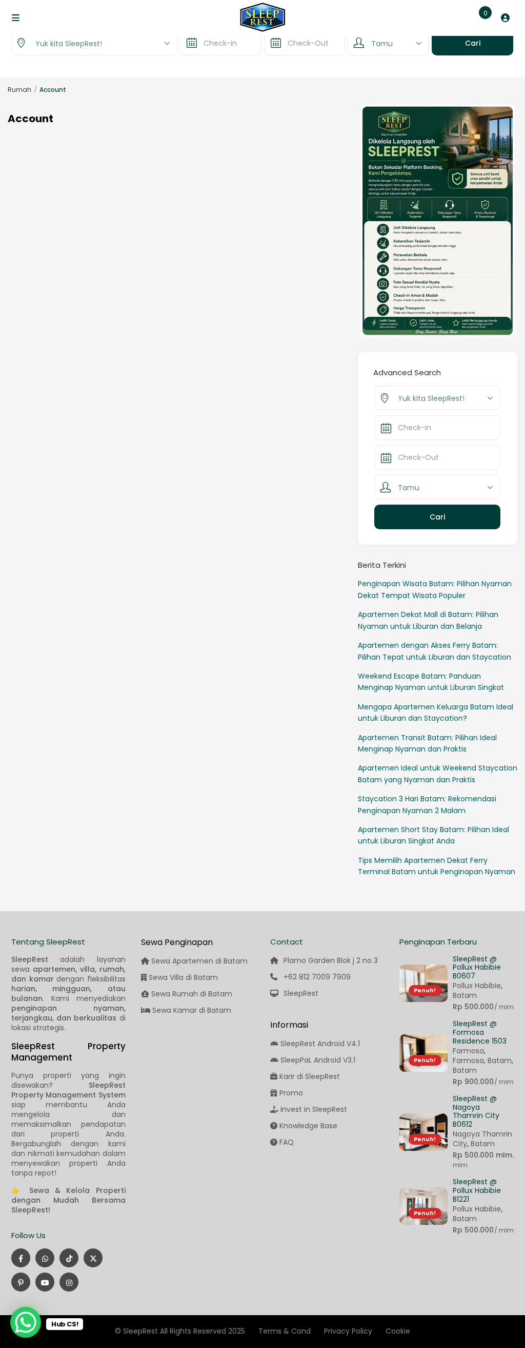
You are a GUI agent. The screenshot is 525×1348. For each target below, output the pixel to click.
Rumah (19, 89)
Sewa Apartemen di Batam (198, 961)
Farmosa (468, 1051)
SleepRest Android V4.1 (320, 1043)
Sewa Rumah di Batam (190, 994)
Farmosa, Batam (482, 1060)
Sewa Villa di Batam (182, 977)
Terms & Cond (284, 1331)
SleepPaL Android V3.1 (317, 1060)
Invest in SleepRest (313, 1109)
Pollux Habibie (477, 985)
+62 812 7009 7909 (317, 977)
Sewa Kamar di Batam (190, 1010)
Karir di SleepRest (309, 1076)
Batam (465, 995)
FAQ (286, 1142)
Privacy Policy (348, 1331)
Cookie (398, 1331)
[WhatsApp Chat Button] (25, 1322)
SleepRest (301, 993)
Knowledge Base (308, 1126)
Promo (291, 1093)
